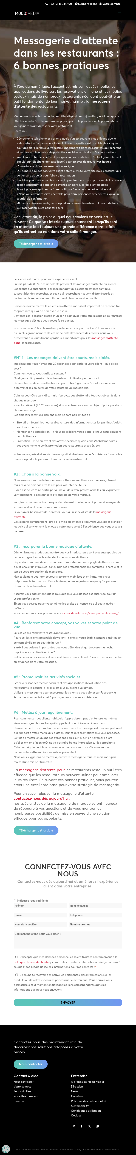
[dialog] (6, 1149)
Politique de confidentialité (88, 1101)
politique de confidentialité (31, 962)
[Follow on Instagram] (97, 1126)
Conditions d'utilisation (86, 1110)
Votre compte (111, 4)
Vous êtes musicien (26, 1096)
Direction (77, 1086)
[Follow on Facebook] (81, 1126)
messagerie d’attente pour (42, 769)
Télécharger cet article (36, 244)
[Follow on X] (89, 1126)
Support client (87, 4)
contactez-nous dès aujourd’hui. (42, 798)
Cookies (76, 1115)
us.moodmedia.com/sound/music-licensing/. (90, 613)
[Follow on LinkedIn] (74, 1126)
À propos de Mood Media (87, 1081)
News (74, 1091)
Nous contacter (30, 1064)
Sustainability (80, 1106)
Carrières (77, 1096)
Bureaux (19, 1101)
